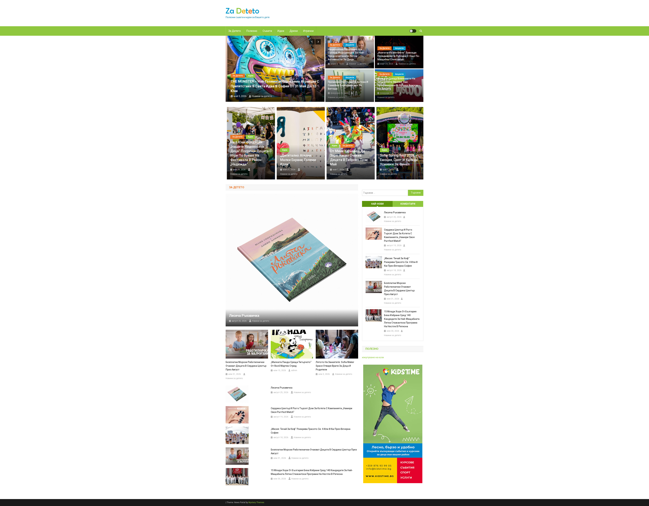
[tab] (377, 204)
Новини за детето (260, 96)
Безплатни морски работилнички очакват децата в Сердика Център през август (246, 366)
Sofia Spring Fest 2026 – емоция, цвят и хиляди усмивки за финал (397, 159)
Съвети (267, 31)
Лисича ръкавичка (244, 316)
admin (294, 370)
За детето (234, 31)
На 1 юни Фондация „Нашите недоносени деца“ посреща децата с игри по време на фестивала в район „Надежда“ (249, 153)
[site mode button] (413, 31)
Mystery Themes (256, 502)
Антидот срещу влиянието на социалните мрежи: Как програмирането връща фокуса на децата (397, 83)
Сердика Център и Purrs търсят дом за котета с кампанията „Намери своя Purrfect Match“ (311, 410)
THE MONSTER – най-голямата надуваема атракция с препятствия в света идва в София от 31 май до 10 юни (273, 86)
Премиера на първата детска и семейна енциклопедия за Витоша (348, 85)
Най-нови (377, 203)
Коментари (407, 203)
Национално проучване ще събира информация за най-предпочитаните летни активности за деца (346, 54)
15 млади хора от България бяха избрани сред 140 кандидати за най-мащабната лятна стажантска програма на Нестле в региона (312, 472)
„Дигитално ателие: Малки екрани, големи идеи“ (297, 159)
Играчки (308, 31)
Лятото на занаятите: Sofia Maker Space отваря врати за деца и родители (335, 366)
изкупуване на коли (373, 357)
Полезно (251, 31)
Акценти (349, 45)
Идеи (280, 31)
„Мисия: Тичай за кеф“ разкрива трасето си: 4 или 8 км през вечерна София (310, 431)
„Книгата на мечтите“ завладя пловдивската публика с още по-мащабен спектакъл (398, 56)
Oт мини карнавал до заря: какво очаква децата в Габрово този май (347, 157)
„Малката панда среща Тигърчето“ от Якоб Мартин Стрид (291, 364)
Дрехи (294, 31)
